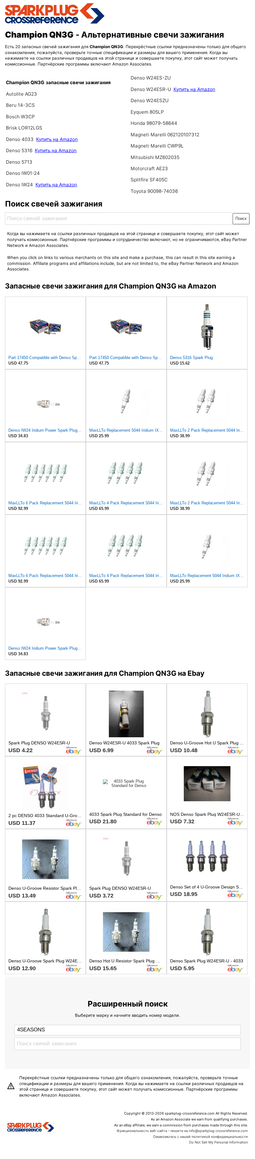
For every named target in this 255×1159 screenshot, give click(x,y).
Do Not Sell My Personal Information (218, 1142)
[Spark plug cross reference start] (30, 1128)
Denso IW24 (19, 185)
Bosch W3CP (20, 117)
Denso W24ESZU (150, 100)
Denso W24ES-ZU (151, 78)
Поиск (241, 218)
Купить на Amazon (57, 139)
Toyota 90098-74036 (154, 191)
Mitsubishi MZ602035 (155, 157)
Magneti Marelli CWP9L (157, 146)
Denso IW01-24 (23, 173)
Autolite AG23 (21, 94)
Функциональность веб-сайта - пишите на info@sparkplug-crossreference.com (182, 1131)
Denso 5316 (20, 150)
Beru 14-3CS (20, 105)
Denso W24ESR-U (151, 89)
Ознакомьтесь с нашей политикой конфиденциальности (200, 1136)
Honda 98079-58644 (154, 123)
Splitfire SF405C (149, 180)
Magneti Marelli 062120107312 (165, 135)
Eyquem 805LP (147, 112)
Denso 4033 (20, 139)
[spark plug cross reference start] (54, 22)
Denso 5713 (19, 162)
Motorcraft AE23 (149, 168)
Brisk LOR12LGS (24, 128)
